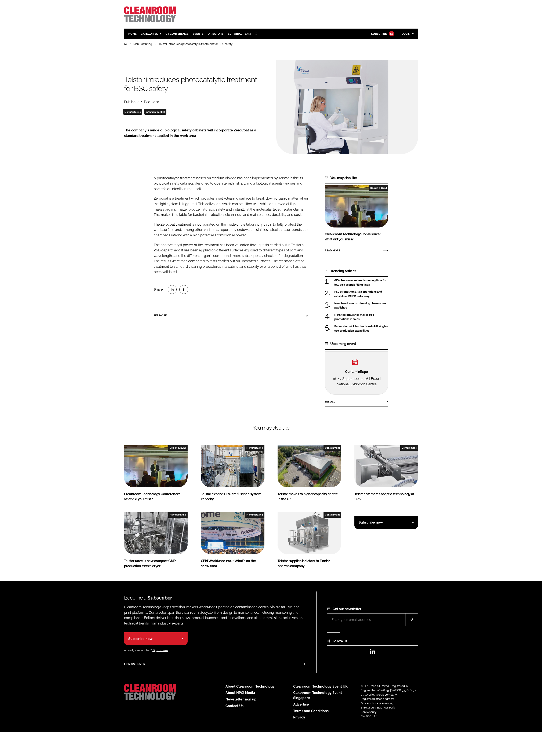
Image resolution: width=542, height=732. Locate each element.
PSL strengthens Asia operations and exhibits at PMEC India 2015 (361, 294)
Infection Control (155, 112)
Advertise (301, 704)
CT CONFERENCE (177, 33)
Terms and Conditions (311, 711)
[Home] (125, 43)
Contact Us (234, 706)
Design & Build (378, 188)
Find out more (134, 663)
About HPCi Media (240, 693)
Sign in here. (160, 650)
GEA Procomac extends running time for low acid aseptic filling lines (361, 282)
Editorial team (239, 33)
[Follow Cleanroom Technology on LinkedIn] (372, 653)
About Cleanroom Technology (250, 686)
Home (132, 33)
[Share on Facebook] (183, 289)
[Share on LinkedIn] (172, 289)
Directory (216, 33)
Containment (332, 448)
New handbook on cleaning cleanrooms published (361, 305)
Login (406, 33)
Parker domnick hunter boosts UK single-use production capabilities (361, 328)
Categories (149, 33)
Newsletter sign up (240, 699)
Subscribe (379, 33)
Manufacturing (132, 112)
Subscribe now (371, 522)
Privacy (299, 717)
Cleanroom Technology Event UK (320, 686)
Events (198, 33)
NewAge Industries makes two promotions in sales (361, 317)
